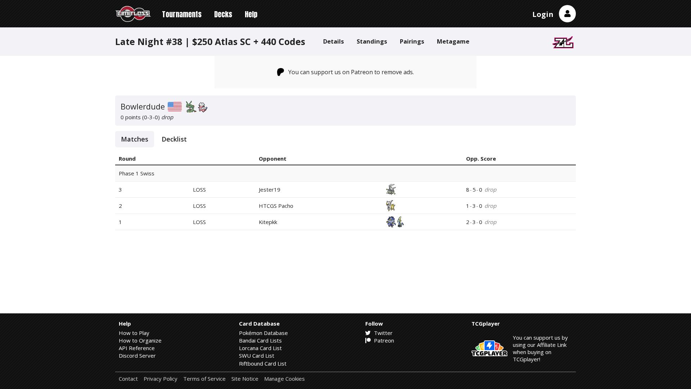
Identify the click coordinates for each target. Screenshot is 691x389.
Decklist (174, 139)
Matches (134, 139)
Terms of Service (204, 379)
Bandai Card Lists (260, 340)
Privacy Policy (160, 379)
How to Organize (140, 340)
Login (543, 14)
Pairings (412, 41)
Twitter (382, 332)
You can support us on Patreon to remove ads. (351, 72)
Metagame (453, 41)
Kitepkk (268, 221)
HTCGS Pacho (276, 205)
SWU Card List (256, 355)
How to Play (134, 332)
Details (333, 41)
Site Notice (244, 379)
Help (251, 14)
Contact (128, 379)
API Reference (137, 348)
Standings (372, 41)
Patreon (383, 340)
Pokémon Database (263, 332)
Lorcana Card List (260, 348)
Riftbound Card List (262, 363)
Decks (223, 14)
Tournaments (182, 14)
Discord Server (137, 355)
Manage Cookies (284, 379)
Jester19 (269, 189)
